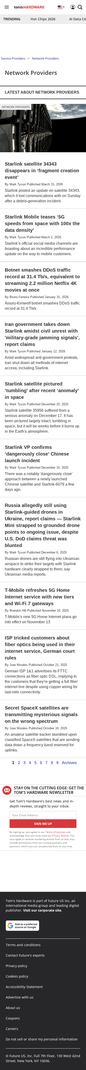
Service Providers (13, 58)
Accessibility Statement (24, 986)
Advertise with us (19, 997)
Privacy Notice (60, 835)
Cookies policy (17, 976)
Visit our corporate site (42, 910)
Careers (12, 1028)
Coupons (13, 1018)
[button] (80, 7)
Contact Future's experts (25, 955)
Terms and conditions (23, 945)
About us (13, 1007)
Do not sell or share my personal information (42, 1039)
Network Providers (45, 58)
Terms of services (55, 832)
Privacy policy (16, 966)
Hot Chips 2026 (43, 19)
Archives (69, 763)
